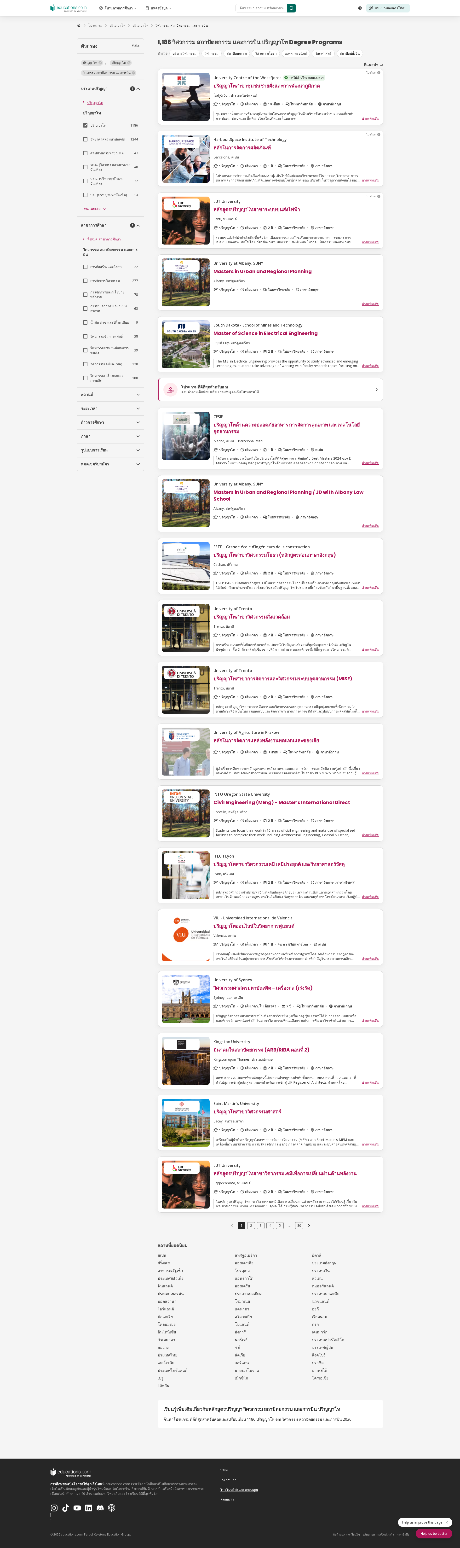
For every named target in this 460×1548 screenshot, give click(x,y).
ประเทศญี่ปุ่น (322, 1347)
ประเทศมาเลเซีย (325, 1293)
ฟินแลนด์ (165, 1286)
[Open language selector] (360, 8)
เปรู (160, 1378)
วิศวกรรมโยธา (266, 53)
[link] (181, 25)
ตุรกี (315, 1309)
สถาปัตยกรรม (237, 53)
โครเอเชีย (320, 1378)
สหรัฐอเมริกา (246, 1255)
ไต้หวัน (163, 1385)
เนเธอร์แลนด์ (323, 1286)
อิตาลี (316, 1255)
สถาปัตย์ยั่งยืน (350, 53)
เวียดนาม (319, 1316)
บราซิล (318, 1362)
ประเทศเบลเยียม (248, 1293)
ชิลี (237, 1347)
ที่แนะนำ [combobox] (371, 64)
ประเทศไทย (167, 1355)
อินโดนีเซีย (167, 1332)
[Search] (291, 8)
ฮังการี (240, 1332)
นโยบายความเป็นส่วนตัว (378, 1534)
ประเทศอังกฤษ (324, 1263)
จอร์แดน (242, 1362)
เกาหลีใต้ (319, 1370)
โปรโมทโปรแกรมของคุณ (239, 1489)
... (289, 1225)
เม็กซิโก (241, 1378)
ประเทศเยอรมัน (171, 1293)
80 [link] (299, 1225)
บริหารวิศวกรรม (184, 53)
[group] (276, 53)
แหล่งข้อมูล (159, 8)
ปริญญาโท (95, 102)
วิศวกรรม (211, 53)
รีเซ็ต (135, 46)
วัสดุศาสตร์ (323, 53)
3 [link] (261, 1225)
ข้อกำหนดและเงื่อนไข (346, 1534)
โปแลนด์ (242, 1324)
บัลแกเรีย (165, 1316)
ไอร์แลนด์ (166, 1309)
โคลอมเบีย (167, 1324)
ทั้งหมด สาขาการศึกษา (104, 239)
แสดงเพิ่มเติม (91, 209)
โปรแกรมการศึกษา (119, 8)
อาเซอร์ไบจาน (247, 1370)
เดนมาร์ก (320, 1332)
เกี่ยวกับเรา (228, 1480)
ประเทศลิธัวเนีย (171, 1278)
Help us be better (434, 1533)
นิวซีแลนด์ (320, 1301)
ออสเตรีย (242, 1286)
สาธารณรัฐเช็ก (170, 1270)
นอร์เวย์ (241, 1339)
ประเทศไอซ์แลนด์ (172, 1370)
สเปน (162, 1255)
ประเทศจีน (321, 1270)
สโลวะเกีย (243, 1316)
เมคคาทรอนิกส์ (296, 53)
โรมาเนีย (242, 1301)
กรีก (315, 1324)
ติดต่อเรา (227, 1499)
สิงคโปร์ (319, 1355)
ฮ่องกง (163, 1347)
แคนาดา (242, 1309)
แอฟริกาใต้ (244, 1278)
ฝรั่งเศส (164, 1263)
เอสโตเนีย (166, 1362)
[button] (92, 63)
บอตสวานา (167, 1301)
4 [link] (270, 1225)
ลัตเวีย (240, 1355)
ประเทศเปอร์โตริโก (328, 1339)
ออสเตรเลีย (244, 1263)
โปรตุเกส (242, 1270)
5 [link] (280, 1225)
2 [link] (251, 1225)
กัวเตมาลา (166, 1339)
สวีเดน (317, 1278)
